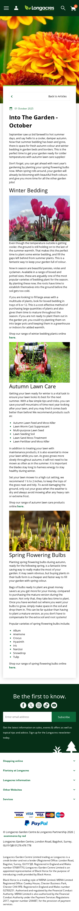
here (12, 337)
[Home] (39, 8)
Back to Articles (57, 96)
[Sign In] (15, 7)
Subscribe (64, 717)
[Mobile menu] (6, 8)
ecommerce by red (15, 836)
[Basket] (72, 7)
